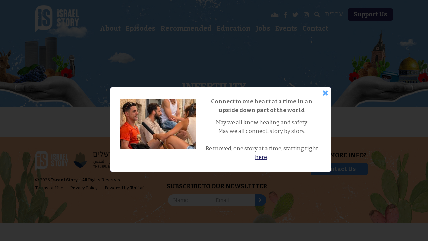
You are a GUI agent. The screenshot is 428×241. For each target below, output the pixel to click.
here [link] (261, 157)
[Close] (325, 93)
